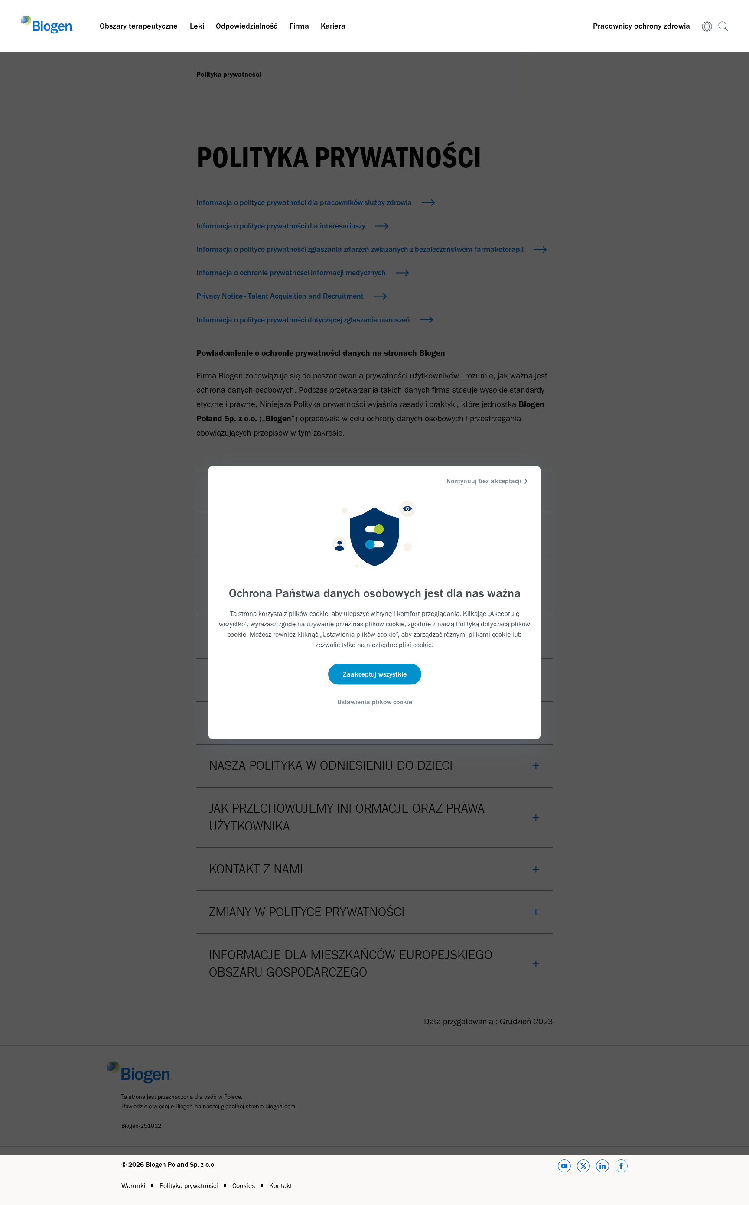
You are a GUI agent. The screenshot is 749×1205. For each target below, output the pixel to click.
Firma (299, 26)
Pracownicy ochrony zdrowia (641, 26)
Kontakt (280, 1186)
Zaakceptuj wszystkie (375, 674)
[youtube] (564, 1167)
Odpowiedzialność (246, 26)
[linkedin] (602, 1167)
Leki (197, 26)
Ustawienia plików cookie (374, 701)
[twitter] (583, 1167)
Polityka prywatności (190, 1186)
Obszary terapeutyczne (139, 26)
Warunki (134, 1186)
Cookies (244, 1186)
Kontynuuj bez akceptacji (483, 481)
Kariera (333, 26)
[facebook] (621, 1167)
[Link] (707, 26)
